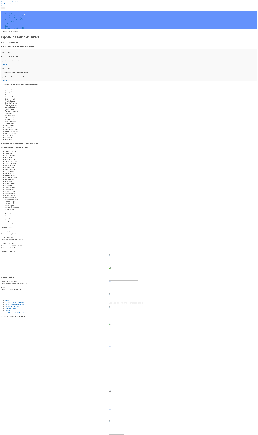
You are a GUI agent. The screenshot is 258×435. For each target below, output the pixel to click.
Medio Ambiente (10, 309)
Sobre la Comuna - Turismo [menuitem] (14, 14)
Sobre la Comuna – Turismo (14, 303)
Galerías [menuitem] (7, 26)
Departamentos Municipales (14, 305)
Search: (3, 32)
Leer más (4, 65)
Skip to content (6, 2)
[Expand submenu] (24, 14)
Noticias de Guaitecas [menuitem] (12, 22)
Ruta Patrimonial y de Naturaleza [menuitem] (20, 18)
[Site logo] (9, 6)
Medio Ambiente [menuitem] (10, 24)
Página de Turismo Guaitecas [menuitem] (19, 16)
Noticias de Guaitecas (12, 307)
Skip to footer (17, 2)
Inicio (7, 301)
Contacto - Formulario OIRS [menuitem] (14, 28)
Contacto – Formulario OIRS (14, 313)
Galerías (7, 311)
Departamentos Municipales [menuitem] (14, 20)
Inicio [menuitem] (7, 12)
